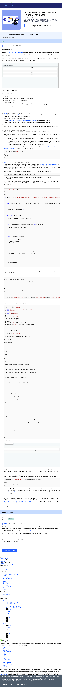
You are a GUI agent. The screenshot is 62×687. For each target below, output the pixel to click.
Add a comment (6, 506)
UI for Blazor (14, 5)
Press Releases (7, 651)
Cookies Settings (22, 684)
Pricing (5, 569)
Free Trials (6, 568)
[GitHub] (7, 619)
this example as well (14, 114)
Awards (5, 650)
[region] (31, 681)
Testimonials (6, 596)
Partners (5, 585)
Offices (5, 655)
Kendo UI (2, 561)
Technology (6, 649)
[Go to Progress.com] (5, 641)
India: (13, 605)
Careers (5, 654)
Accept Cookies (7, 684)
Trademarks (3, 674)
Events (5, 588)
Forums (5, 579)
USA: (12, 602)
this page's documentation (16, 52)
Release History (7, 578)
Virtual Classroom (8, 586)
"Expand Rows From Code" (9, 54)
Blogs (4, 581)
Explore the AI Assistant (41, 26)
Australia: (13, 607)
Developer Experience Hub (10, 574)
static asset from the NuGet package (23, 501)
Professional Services (9, 584)
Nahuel (5, 45)
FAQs (4, 589)
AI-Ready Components (14, 564)
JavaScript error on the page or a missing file (22, 120)
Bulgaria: (13, 606)
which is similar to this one (13, 491)
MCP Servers (3, 564)
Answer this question (9, 550)
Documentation (7, 577)
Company (6, 647)
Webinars (5, 582)
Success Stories (7, 594)
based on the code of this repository (48, 164)
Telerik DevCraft (4, 558)
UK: (12, 603)
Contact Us (6, 601)
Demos (5, 575)
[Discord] (7, 621)
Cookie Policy (43, 679)
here (29, 530)
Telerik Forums (6, 5)
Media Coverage (7, 653)
